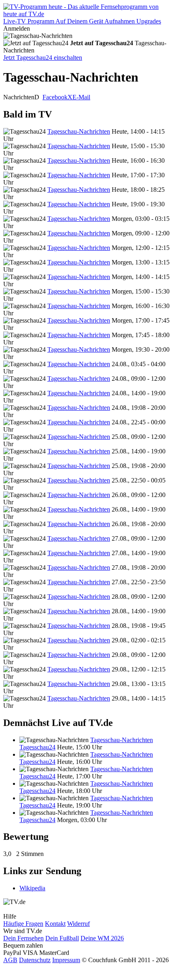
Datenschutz (35, 960)
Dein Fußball (62, 938)
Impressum (66, 960)
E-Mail (81, 97)
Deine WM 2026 (102, 938)
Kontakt (55, 923)
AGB (10, 960)
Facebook (55, 97)
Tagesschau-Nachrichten (78, 131)
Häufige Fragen (23, 923)
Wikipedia (32, 888)
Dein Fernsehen (23, 938)
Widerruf (78, 923)
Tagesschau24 (37, 747)
